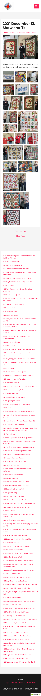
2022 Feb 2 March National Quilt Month (16, 612)
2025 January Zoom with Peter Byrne (15, 379)
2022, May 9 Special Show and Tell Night (16, 588)
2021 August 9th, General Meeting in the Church (19, 662)
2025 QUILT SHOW (9, 346)
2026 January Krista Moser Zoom (14, 308)
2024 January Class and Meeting (13, 458)
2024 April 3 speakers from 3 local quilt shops (18, 438)
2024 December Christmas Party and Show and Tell (20, 386)
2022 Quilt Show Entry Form (12, 605)
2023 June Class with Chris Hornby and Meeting (19, 503)
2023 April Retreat (9, 511)
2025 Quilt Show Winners (11, 342)
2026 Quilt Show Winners (11, 261)
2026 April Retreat (9, 285)
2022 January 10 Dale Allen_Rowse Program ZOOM (20, 619)
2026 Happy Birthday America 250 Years (16, 269)
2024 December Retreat (11, 383)
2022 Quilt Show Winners (11, 574)
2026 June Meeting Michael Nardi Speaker (17, 278)
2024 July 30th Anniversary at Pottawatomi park (18, 411)
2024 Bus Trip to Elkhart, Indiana (13, 425)
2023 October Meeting (10, 478)
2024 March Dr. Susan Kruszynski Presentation (18, 447)
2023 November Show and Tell (13, 474)
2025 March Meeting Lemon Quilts (14, 372)
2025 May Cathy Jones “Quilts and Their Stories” (19, 359)
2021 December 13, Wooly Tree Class (15, 632)
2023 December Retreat (11, 465)
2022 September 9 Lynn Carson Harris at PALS (18, 570)
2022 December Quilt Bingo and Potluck (16, 535)
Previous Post (20, 231)
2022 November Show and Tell (13, 550)
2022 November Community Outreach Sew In (18, 553)
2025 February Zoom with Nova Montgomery (18, 375)
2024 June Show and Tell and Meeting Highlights (19, 421)
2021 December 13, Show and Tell (14, 623)
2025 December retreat (10, 315)
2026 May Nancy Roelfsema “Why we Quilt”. (17, 282)
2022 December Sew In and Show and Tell (17, 539)
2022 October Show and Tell (12, 557)
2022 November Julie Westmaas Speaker (16, 546)
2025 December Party (10, 311)
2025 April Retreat (9, 368)
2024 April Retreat (9, 434)
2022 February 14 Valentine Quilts (14, 616)
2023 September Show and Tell (13, 489)
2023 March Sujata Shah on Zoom (14, 520)
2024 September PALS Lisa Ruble (14, 397)
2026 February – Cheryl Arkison (13, 304)
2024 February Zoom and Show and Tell (16, 454)
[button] (8, 76)
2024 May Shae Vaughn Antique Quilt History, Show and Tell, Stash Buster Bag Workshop (20, 429)
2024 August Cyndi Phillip (11, 401)
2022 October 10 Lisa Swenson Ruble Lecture (18, 561)
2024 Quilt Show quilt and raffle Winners (16, 404)
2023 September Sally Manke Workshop (16, 485)
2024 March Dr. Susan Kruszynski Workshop (18, 451)
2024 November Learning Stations (14, 390)
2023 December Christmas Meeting (15, 461)
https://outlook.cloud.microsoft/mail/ (20, 682)
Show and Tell (9, 32)
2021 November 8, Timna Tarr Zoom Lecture (18, 636)
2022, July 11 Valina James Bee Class (15, 581)
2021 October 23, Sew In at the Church (16, 639)
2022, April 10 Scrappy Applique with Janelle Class (19, 601)
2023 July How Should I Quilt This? (14, 500)
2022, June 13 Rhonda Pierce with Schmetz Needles (20, 584)
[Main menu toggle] (36, 6)
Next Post (20, 236)
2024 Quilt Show (8, 408)
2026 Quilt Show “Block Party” (13, 265)
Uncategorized (22, 32)
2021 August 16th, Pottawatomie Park (15, 658)
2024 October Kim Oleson (11, 393)
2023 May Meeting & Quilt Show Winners (16, 507)
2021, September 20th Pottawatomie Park (17, 655)
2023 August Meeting (10, 493)
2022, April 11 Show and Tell (12, 597)
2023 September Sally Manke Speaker (16, 482)
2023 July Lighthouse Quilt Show (13, 496)
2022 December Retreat (11, 542)
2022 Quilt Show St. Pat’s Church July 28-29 (17, 577)
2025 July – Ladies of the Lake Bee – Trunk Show (19, 349)
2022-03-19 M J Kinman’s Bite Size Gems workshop (20, 608)
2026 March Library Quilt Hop (12, 295)
